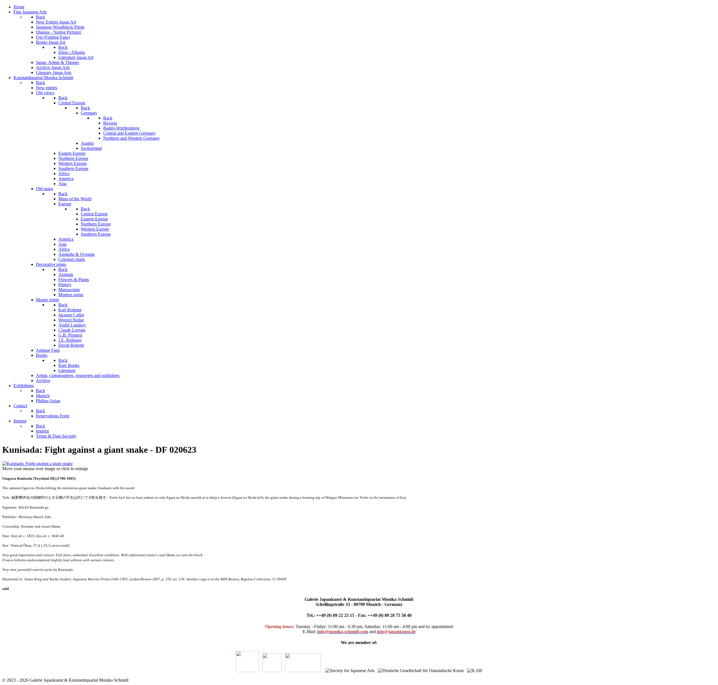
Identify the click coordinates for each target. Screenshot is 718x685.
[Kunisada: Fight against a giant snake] (37, 463)
